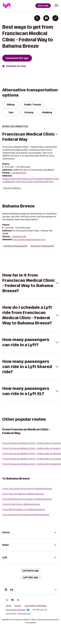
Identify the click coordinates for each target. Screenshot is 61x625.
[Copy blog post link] (55, 18)
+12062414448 (18, 236)
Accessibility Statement (36, 605)
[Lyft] (6, 5)
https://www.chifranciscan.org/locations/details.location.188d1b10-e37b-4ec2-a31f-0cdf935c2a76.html (30, 180)
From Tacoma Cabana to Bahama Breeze (23, 493)
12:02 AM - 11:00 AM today (17, 227)
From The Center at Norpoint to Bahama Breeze (27, 488)
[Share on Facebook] (46, 18)
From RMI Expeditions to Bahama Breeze (23, 509)
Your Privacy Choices (15, 610)
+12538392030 (18, 172)
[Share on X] (37, 18)
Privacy (18, 605)
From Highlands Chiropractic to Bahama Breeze (27, 498)
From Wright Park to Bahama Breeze (21, 504)
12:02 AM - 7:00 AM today (17, 166)
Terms (8, 605)
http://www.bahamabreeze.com (29, 239)
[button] (56, 5)
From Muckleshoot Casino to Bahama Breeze (25, 514)
